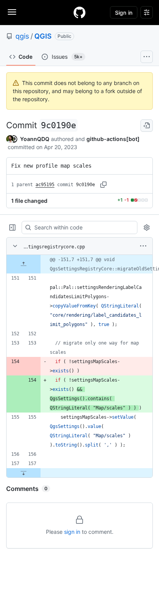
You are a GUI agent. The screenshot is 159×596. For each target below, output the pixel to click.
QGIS (43, 36)
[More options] (143, 246)
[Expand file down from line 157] (24, 472)
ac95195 (45, 184)
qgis (22, 36)
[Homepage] (79, 12)
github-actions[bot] (113, 139)
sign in (72, 531)
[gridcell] (79, 264)
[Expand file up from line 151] (24, 264)
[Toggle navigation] (12, 12)
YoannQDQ (34, 139)
